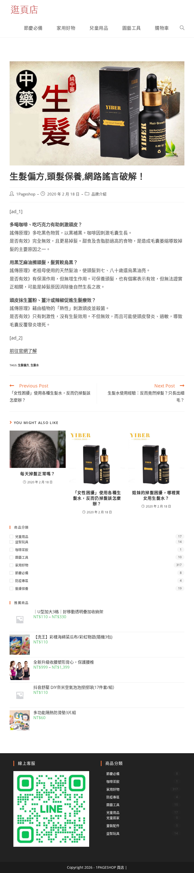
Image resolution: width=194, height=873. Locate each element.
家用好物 (21, 565)
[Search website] (182, 28)
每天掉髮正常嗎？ (37, 473)
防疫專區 (21, 580)
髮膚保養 (21, 588)
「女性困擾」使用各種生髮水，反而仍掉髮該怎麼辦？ (97, 498)
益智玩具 (21, 542)
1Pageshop (25, 194)
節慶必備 (21, 573)
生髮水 (35, 365)
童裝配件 (112, 825)
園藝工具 (21, 557)
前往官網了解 (23, 351)
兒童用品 (21, 536)
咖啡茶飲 (21, 549)
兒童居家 (112, 817)
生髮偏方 (23, 365)
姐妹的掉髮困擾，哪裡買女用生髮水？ (156, 495)
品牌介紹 (99, 194)
